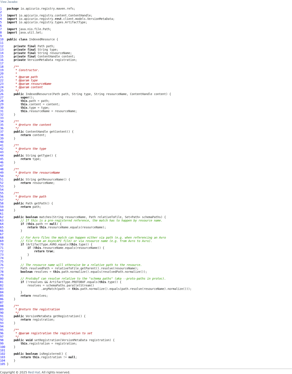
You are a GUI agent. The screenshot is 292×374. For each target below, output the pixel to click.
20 (1, 73)
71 (1, 247)
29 (1, 104)
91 (1, 316)
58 (1, 203)
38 (1, 135)
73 (1, 254)
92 (1, 319)
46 (1, 162)
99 (1, 343)
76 (1, 265)
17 (1, 63)
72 (1, 251)
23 (1, 83)
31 (1, 111)
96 (1, 333)
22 (1, 80)
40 (1, 142)
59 (1, 206)
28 (1, 101)
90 (1, 312)
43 (1, 152)
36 (1, 128)
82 (1, 285)
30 (1, 107)
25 (1, 90)
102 (2, 353)
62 (1, 217)
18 (1, 66)
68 (1, 237)
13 (1, 49)
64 (1, 224)
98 (1, 340)
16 (1, 60)
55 (1, 193)
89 (1, 309)
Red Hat (34, 372)
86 (1, 299)
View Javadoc (9, 1)
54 (1, 189)
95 (1, 329)
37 (1, 131)
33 (1, 118)
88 (1, 306)
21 (1, 77)
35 (1, 124)
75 (1, 261)
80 (1, 278)
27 (1, 97)
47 (1, 165)
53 (1, 186)
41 (1, 145)
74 (1, 258)
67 (1, 234)
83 (1, 288)
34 (1, 121)
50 (1, 176)
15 (1, 56)
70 (1, 244)
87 (1, 302)
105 (2, 364)
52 (1, 183)
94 (1, 326)
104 (2, 360)
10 (1, 39)
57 (1, 200)
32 (1, 114)
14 (1, 53)
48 (1, 169)
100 (2, 347)
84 (1, 292)
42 (1, 148)
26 (1, 94)
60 (1, 210)
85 (1, 295)
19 (1, 70)
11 (1, 42)
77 (1, 268)
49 (1, 172)
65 (1, 227)
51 (1, 179)
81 (1, 282)
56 (1, 196)
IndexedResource (42, 39)
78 (1, 271)
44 (1, 155)
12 (1, 46)
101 (2, 350)
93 (1, 323)
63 (1, 220)
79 (1, 275)
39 (1, 138)
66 (1, 230)
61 (1, 213)
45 (1, 159)
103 (2, 357)
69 (1, 241)
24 (1, 87)
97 (1, 336)
